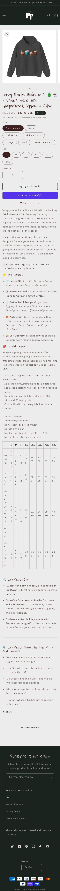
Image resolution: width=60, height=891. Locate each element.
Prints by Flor (25, 889)
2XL (48, 155)
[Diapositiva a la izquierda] (23, 88)
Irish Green (12, 135)
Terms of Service (14, 804)
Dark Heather (13, 128)
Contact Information (16, 818)
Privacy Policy (13, 811)
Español (28, 867)
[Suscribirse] (50, 777)
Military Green (33, 135)
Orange (10, 142)
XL (36, 155)
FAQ (8, 797)
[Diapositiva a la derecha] (36, 88)
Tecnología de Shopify (37, 889)
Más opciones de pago (30, 203)
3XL (8, 162)
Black (31, 128)
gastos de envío (12, 117)
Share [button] (9, 712)
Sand (24, 142)
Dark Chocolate (43, 142)
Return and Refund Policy (19, 790)
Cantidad (6, 169)
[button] (3, 15)
